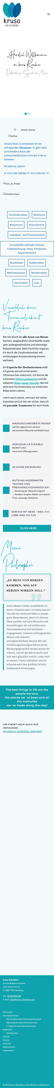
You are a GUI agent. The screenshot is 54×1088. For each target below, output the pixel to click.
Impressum (8, 1050)
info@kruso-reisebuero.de (22, 999)
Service (6, 1036)
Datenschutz (9, 1046)
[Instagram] (27, 1077)
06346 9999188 (14, 996)
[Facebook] (27, 1067)
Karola (6, 1040)
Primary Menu (48, 14)
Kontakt (7, 1043)
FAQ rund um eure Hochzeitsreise (22, 1022)
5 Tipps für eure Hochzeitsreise (21, 1026)
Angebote (7, 1029)
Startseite (8, 1012)
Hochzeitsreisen (10, 1015)
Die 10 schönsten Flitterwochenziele (23, 1019)
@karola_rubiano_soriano (22, 731)
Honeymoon (12, 1033)
